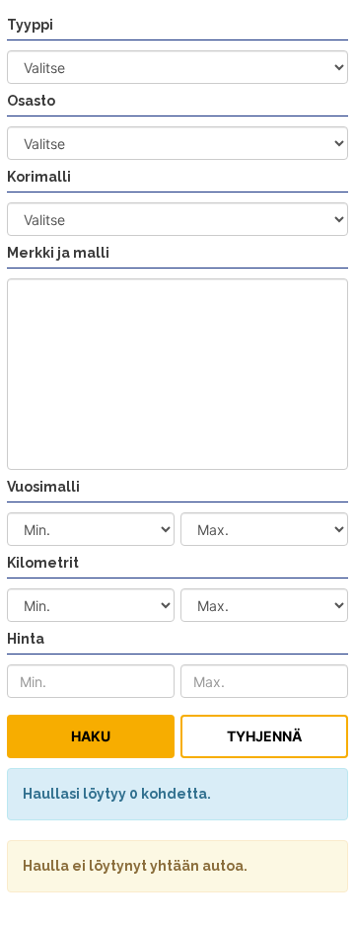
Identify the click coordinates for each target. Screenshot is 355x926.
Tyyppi (30, 25)
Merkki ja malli (58, 253)
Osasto (31, 101)
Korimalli (39, 177)
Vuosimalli (43, 487)
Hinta (25, 639)
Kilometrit (43, 563)
